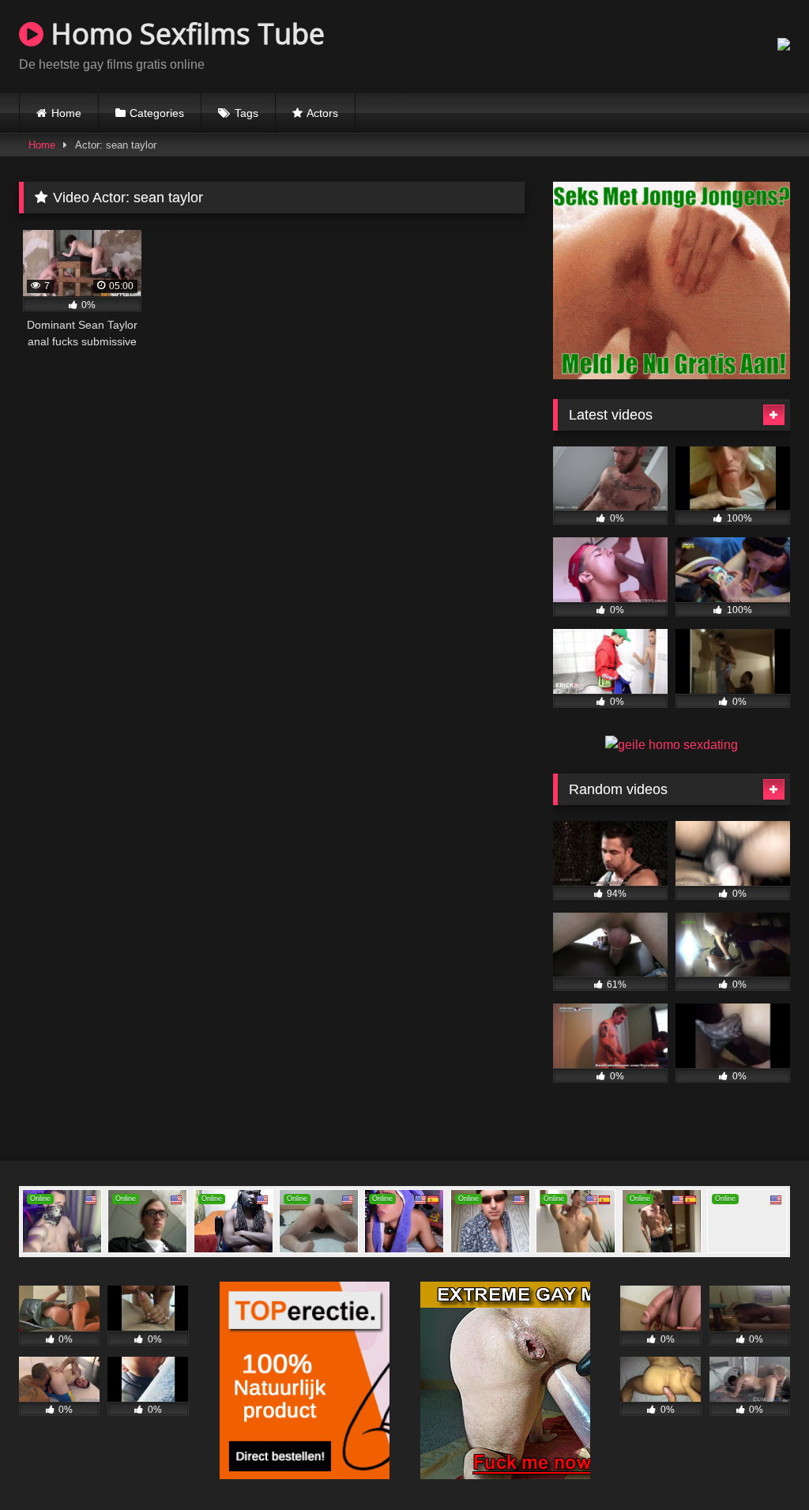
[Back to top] (760, 1463)
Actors (322, 113)
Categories (157, 113)
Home (66, 113)
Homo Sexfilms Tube (184, 33)
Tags (246, 113)
